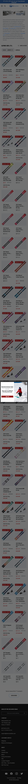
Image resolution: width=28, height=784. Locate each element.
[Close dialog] (26, 383)
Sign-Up (7, 396)
